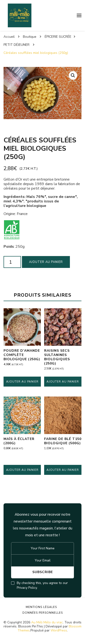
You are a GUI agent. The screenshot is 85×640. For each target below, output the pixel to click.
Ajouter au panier (46, 262)
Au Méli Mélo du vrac (47, 622)
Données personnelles (42, 613)
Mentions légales (41, 607)
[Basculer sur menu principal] (79, 15)
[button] (73, 75)
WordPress (59, 630)
